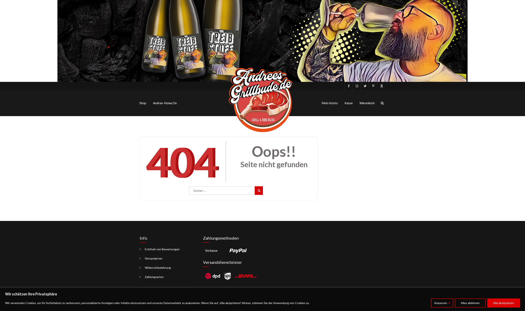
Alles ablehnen (470, 303)
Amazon (381, 86)
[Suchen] (259, 190)
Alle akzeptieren (503, 303)
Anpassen (440, 303)
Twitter (365, 86)
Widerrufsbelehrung (158, 267)
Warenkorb (367, 103)
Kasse (349, 103)
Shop (142, 103)
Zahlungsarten (154, 277)
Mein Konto (330, 103)
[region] (262, 299)
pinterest (373, 86)
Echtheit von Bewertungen (162, 249)
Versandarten (153, 258)
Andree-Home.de (165, 103)
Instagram (357, 86)
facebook (349, 86)
